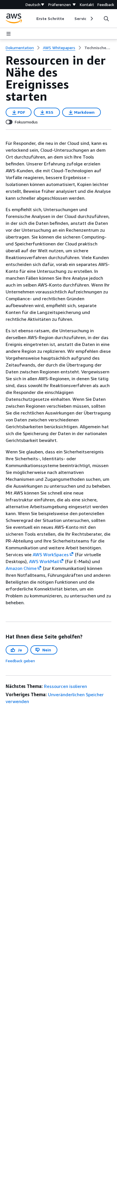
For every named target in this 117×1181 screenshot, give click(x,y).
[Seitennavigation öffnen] (8, 33)
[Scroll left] (32, 18)
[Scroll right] (91, 18)
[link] (97, 48)
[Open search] (106, 18)
